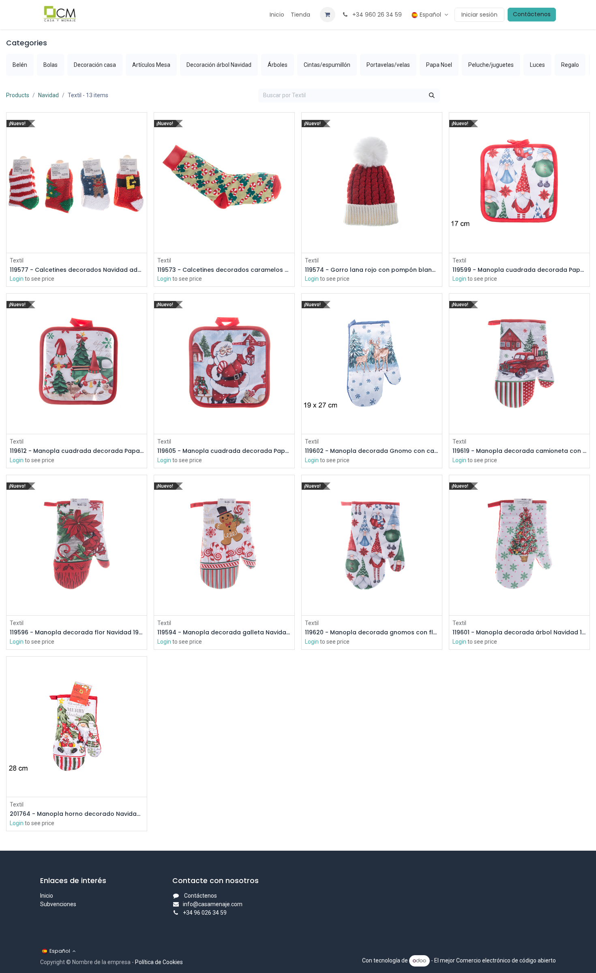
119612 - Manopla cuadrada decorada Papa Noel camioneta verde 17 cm (77, 451)
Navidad (48, 95)
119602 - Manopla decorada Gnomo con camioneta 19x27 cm (372, 451)
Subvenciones (58, 904)
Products (17, 95)
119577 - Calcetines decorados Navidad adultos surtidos (77, 270)
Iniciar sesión (479, 15)
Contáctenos (532, 14)
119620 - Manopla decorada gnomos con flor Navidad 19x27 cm (372, 632)
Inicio (46, 895)
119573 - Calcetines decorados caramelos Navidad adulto (224, 270)
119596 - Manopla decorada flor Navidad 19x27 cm (77, 632)
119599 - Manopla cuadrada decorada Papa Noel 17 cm (519, 270)
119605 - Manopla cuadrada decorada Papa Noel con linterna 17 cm (224, 451)
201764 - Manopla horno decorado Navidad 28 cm (77, 814)
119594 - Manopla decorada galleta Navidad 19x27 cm (224, 632)
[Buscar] (432, 95)
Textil (17, 260)
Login (17, 278)
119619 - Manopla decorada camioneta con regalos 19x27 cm (519, 451)
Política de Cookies (159, 962)
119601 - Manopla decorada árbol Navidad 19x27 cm (519, 632)
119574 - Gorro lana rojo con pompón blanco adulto (372, 270)
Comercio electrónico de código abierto (506, 960)
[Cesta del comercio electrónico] (327, 14)
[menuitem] (276, 14)
